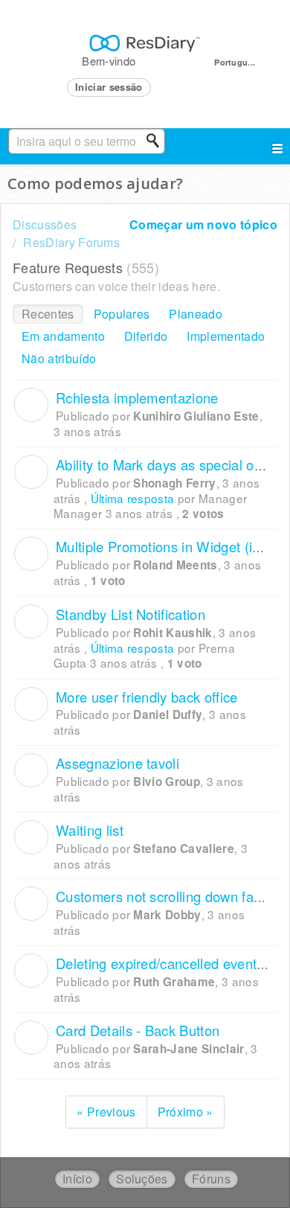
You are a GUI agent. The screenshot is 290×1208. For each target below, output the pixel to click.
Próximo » (185, 1111)
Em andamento (63, 336)
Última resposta (133, 498)
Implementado (226, 336)
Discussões (45, 224)
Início (77, 1178)
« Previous (106, 1111)
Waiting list (89, 830)
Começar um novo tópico (203, 224)
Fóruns (211, 1178)
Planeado (195, 313)
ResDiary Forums (71, 242)
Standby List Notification (130, 614)
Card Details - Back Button (137, 1030)
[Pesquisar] (157, 140)
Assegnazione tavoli (117, 763)
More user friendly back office (147, 696)
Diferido (146, 336)
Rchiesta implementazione (137, 397)
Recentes (48, 313)
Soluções (142, 1178)
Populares (122, 313)
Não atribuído (59, 358)
